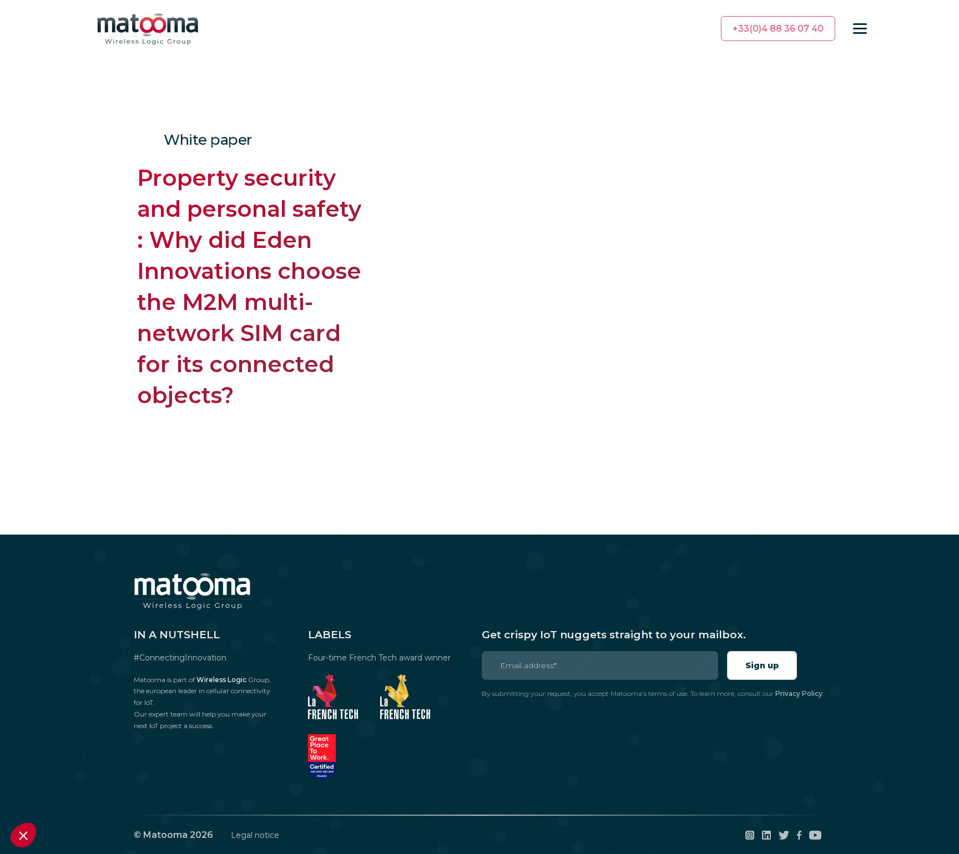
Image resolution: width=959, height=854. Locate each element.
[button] (23, 835)
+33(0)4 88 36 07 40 (778, 28)
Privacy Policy (798, 693)
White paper (208, 140)
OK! (186, 798)
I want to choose (69, 798)
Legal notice (255, 835)
